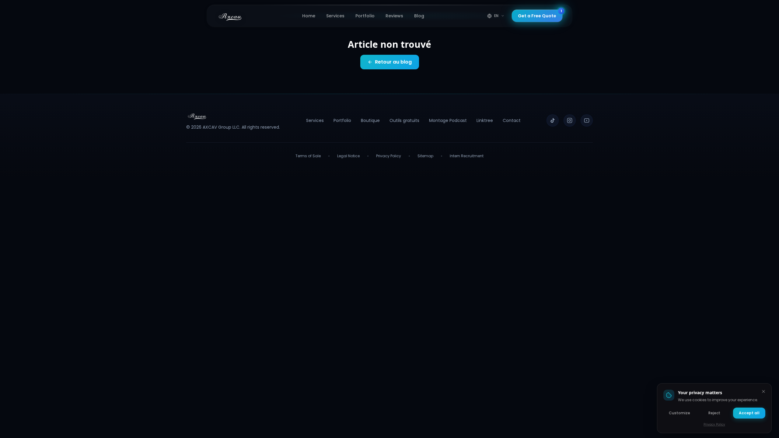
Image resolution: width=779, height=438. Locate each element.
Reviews (394, 16)
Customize (679, 412)
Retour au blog (393, 61)
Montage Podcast (448, 120)
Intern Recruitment (467, 156)
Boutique (370, 120)
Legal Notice (348, 156)
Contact (512, 120)
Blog (419, 16)
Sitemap (425, 156)
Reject (714, 412)
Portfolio (365, 16)
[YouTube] (587, 120)
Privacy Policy (388, 156)
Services (335, 16)
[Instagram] (570, 120)
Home (308, 16)
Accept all (749, 412)
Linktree (485, 120)
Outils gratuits (404, 120)
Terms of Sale (308, 156)
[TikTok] (553, 120)
